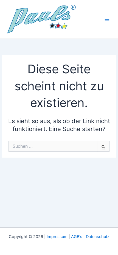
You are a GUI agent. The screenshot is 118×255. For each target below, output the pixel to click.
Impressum (57, 236)
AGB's (76, 236)
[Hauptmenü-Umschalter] (107, 19)
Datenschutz (97, 236)
